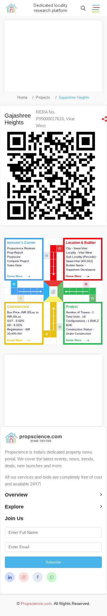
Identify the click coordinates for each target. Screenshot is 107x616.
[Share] (104, 119)
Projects (43, 97)
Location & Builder (82, 259)
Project (82, 323)
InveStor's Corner (24, 259)
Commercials (24, 323)
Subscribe (53, 562)
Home (22, 97)
